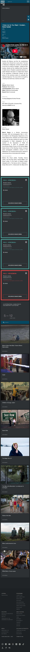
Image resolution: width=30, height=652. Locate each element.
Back (3, 20)
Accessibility (19, 620)
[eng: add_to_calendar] (26, 180)
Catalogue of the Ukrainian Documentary (7, 619)
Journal (4, 593)
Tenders (18, 622)
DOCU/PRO (18, 600)
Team (17, 617)
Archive (18, 625)
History (18, 624)
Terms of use (19, 636)
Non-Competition (20, 597)
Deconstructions (20, 603)
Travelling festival (21, 630)
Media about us (5, 630)
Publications (5, 595)
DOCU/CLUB (18, 632)
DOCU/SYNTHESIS (20, 602)
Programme (19, 593)
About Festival (20, 611)
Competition (19, 595)
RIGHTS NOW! (19, 598)
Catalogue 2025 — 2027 (7, 636)
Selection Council (20, 615)
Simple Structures (20, 605)
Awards (18, 609)
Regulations (19, 613)
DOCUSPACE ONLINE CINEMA (15, 203)
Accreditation (5, 632)
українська (10, 1)
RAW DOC (4, 616)
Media (3, 628)
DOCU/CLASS (19, 607)
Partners (18, 618)
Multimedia (4, 633)
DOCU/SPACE (19, 633)
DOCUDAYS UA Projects (22, 628)
